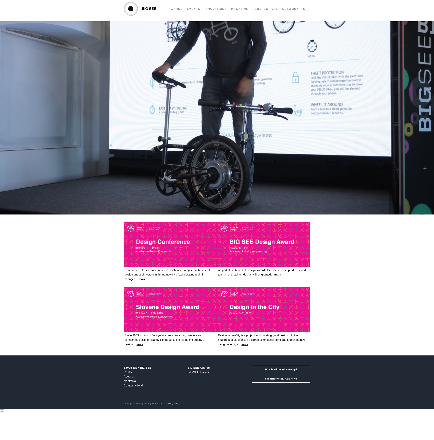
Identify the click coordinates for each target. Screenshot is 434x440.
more (142, 279)
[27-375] (263, 222)
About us (129, 376)
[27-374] (170, 288)
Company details (134, 385)
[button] (304, 9)
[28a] (170, 222)
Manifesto (130, 381)
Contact (128, 372)
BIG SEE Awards (199, 367)
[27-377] (263, 288)
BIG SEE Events (198, 372)
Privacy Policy (173, 403)
